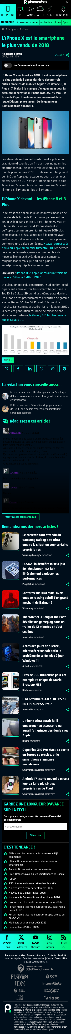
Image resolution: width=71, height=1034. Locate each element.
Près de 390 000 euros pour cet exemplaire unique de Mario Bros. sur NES (44, 679)
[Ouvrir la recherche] (67, 2)
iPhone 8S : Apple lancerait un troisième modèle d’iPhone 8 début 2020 (34, 275)
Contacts (52, 955)
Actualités (27, 666)
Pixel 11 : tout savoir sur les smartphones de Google (37, 874)
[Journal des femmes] (19, 976)
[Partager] (67, 55)
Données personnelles (33, 958)
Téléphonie (8, 15)
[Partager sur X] (7, 368)
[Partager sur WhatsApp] (53, 368)
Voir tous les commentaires (20, 517)
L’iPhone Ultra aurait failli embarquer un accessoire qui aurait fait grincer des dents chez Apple (45, 728)
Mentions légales (12, 958)
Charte (49, 958)
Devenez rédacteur (36, 955)
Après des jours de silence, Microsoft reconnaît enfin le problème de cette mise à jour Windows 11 (43, 653)
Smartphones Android (33, 770)
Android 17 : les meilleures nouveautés (30, 869)
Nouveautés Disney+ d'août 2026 (27, 892)
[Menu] (3, 2)
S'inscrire (35, 835)
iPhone (57, 22)
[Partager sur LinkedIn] (30, 368)
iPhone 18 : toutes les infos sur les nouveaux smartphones (33, 863)
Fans (7, 944)
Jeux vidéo (27, 637)
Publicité (62, 955)
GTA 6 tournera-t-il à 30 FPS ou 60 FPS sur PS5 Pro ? (44, 701)
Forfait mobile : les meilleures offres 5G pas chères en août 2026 (37, 908)
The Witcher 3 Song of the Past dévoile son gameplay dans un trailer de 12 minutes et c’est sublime (44, 624)
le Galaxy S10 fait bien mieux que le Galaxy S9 (34, 317)
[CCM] (52, 976)
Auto (40, 15)
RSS (64, 944)
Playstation (28, 584)
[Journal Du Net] (19, 983)
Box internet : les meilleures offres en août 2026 (35, 902)
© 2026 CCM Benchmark (36, 961)
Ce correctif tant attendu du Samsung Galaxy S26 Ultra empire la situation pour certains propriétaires (45, 542)
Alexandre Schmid (12, 54)
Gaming (30, 15)
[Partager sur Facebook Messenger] (41, 368)
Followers (21, 944)
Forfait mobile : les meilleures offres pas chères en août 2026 (36, 916)
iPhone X (8, 360)
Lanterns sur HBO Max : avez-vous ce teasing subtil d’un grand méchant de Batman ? (45, 597)
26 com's (59, 55)
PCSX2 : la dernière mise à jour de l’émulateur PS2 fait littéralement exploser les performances (43, 571)
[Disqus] (35, 470)
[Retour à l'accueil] (35, 2)
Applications (46, 22)
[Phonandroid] (7, 1008)
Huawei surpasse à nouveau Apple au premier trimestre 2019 (35, 245)
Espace (50, 15)
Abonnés (35, 944)
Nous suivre (64, 368)
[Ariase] (52, 997)
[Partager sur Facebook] (18, 368)
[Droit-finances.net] (19, 991)
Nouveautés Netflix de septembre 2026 (31, 888)
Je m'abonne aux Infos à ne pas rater (32, 65)
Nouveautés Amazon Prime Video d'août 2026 (34, 897)
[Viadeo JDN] (19, 997)
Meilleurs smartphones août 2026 (27, 922)
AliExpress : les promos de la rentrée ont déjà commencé (33, 855)
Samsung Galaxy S (31, 555)
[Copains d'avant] (52, 991)
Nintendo (27, 690)
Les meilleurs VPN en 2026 (24, 927)
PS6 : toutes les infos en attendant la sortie (32, 883)
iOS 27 (12, 878)
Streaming (27, 608)
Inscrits (50, 944)
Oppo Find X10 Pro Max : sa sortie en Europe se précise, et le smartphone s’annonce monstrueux (45, 757)
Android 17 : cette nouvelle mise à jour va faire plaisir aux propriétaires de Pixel (45, 783)
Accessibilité (61, 958)
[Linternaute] (52, 983)
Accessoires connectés (27, 22)
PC (20, 15)
